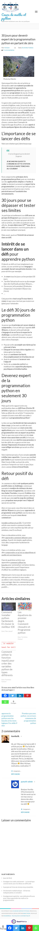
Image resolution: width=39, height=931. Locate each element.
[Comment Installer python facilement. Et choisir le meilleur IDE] (9, 607)
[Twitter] (12, 694)
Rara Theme (26, 913)
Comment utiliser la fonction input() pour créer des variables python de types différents (8, 663)
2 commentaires (8, 50)
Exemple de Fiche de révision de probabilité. (18, 887)
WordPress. (7, 916)
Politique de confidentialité (21, 916)
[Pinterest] (27, 694)
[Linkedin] (20, 694)
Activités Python (27, 48)
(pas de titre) (7, 878)
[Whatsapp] (5, 701)
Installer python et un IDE (12, 523)
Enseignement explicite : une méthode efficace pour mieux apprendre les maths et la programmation (19, 898)
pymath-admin (27, 782)
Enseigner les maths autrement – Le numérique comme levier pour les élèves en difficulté (18, 882)
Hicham (7, 48)
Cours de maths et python (14, 16)
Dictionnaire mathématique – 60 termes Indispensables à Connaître (16, 892)
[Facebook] (5, 694)
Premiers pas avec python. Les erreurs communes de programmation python (28, 718)
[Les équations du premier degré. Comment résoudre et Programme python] (25, 607)
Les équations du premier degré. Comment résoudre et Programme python (25, 622)
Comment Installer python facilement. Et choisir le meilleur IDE (8, 619)
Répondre (15, 774)
